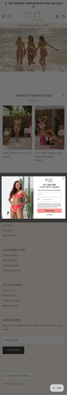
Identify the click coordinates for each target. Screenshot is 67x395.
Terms (57, 207)
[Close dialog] (63, 178)
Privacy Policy (52, 207)
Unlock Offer (49, 210)
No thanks (49, 215)
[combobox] (40, 199)
